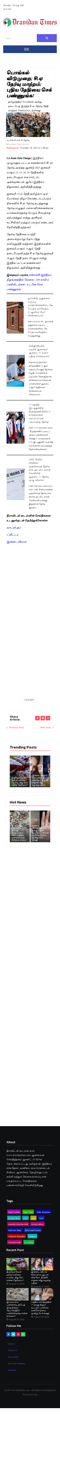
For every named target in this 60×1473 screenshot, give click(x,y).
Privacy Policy (13, 1356)
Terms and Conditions (16, 1363)
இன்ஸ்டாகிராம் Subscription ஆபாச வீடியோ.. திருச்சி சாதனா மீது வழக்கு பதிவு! (40, 780)
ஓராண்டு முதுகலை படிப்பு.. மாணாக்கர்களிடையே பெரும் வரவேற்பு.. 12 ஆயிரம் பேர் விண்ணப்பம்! (15, 317)
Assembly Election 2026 (18, 1224)
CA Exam (29, 699)
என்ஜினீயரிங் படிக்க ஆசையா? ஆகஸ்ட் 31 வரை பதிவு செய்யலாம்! (15, 371)
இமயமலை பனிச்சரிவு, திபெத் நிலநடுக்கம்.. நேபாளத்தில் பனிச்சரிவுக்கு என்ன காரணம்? (19, 832)
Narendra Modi (14, 1242)
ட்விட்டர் (12, 534)
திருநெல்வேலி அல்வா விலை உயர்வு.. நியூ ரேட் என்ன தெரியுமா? (19, 781)
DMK (25, 1218)
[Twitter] (13, 1334)
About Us (11, 1343)
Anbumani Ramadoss (16, 1236)
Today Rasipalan (43, 1212)
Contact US (12, 1350)
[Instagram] (18, 1334)
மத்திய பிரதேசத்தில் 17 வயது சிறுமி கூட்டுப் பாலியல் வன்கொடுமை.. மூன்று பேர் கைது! (40, 832)
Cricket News (14, 1218)
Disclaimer (12, 1369)
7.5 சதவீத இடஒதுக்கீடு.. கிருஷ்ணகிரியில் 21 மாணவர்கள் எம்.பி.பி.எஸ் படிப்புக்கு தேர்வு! (15, 427)
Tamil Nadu (28, 1212)
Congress (32, 1236)
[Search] (47, 38)
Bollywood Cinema (33, 1230)
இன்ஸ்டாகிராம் (17, 541)
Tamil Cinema (14, 1212)
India (33, 1218)
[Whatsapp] (23, 1334)
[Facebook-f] (8, 1334)
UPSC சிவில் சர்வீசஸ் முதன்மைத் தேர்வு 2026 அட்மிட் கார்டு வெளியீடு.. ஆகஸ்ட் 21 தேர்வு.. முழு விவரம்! (15, 484)
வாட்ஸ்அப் (14, 527)
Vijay (41, 1218)
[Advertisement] (30, 576)
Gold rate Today (14, 1230)
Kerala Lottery (37, 1224)
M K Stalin (28, 1242)
